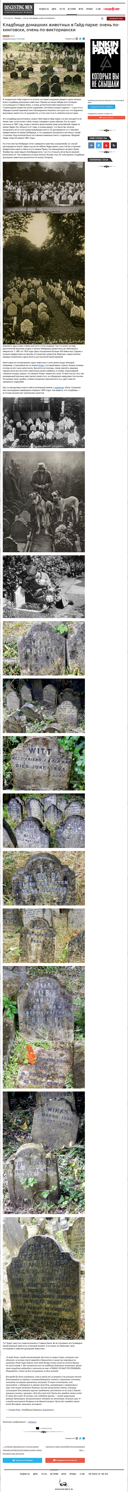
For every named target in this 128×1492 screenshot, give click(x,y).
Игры (81, 9)
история (6, 36)
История (72, 9)
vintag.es (32, 1422)
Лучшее (89, 9)
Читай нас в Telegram (24, 1460)
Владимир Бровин (9, 39)
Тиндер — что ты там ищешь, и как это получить (34, 18)
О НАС (98, 9)
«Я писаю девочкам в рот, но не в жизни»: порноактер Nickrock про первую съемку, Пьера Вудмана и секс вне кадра (22, 1450)
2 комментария (46, 1428)
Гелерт (41, 365)
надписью (59, 387)
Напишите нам (116, 19)
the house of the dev (111, 9)
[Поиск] (102, 18)
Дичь (54, 9)
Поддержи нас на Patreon (66, 1460)
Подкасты (44, 9)
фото (12, 36)
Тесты (62, 9)
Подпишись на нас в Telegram (101, 107)
